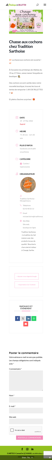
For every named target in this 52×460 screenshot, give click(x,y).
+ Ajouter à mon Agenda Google (27, 276)
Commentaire (15, 369)
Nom (11, 395)
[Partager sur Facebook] (17, 318)
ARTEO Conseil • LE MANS (20, 453)
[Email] (25, 324)
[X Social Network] (23, 318)
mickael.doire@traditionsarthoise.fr (36, 216)
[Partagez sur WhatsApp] (33, 318)
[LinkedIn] (28, 318)
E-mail (12, 406)
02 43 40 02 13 (28, 209)
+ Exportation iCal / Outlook (26, 285)
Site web (12, 417)
